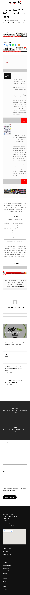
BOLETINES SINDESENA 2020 (16, 22)
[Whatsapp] (13, 45)
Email (4, 471)
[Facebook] (4, 45)
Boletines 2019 (6, 573)
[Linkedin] (10, 45)
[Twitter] (7, 45)
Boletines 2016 (6, 581)
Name (4, 463)
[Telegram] (16, 45)
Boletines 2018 (6, 576)
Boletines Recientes (7, 565)
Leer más (16, 216)
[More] (19, 45)
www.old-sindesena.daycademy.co (16, 286)
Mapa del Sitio (6, 551)
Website (4, 479)
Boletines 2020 (6, 570)
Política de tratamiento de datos (9, 557)
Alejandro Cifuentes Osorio (11, 20)
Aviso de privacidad (7, 554)
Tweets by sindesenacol (8, 589)
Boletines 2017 (6, 578)
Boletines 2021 (6, 568)
